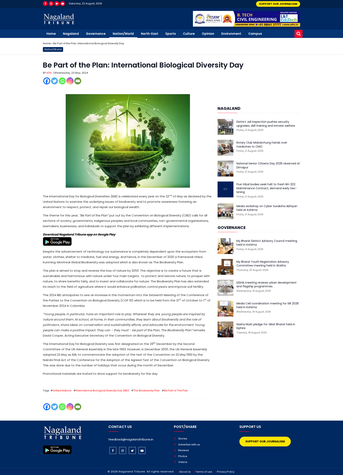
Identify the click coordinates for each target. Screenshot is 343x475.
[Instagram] (51, 3)
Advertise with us (189, 444)
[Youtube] (62, 3)
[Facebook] (45, 3)
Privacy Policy (225, 472)
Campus (255, 34)
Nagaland (71, 34)
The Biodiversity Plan (147, 390)
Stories (182, 438)
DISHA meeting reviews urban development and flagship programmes (266, 285)
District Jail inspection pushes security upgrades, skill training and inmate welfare (265, 124)
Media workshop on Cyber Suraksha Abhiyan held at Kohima (266, 208)
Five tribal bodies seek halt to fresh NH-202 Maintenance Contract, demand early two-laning (266, 188)
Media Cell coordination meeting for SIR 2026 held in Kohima (267, 305)
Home (51, 34)
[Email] (77, 80)
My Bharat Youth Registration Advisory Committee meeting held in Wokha (262, 264)
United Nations (62, 390)
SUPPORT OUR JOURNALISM (278, 4)
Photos (182, 456)
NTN (48, 73)
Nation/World (123, 34)
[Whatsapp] (62, 80)
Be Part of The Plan (176, 390)
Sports (170, 34)
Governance (96, 34)
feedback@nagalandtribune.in (130, 439)
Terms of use (204, 472)
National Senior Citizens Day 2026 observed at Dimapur (268, 165)
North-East (149, 34)
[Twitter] (56, 3)
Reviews (183, 450)
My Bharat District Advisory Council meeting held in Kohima (266, 243)
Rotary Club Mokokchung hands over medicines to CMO (261, 145)
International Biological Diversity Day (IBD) (102, 390)
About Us (185, 472)
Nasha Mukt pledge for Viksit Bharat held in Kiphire (265, 326)
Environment (231, 34)
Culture (189, 34)
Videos (182, 462)
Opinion (208, 34)
